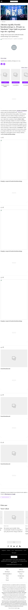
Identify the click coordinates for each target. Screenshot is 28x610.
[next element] (27, 79)
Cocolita (20, 578)
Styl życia (3, 21)
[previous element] (1, 79)
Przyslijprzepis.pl (21, 575)
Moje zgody (14, 552)
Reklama (8, 550)
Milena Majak (3, 58)
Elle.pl (7, 569)
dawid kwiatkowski (5, 497)
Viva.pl (7, 578)
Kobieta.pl (21, 569)
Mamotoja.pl (7, 571)
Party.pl (20, 573)
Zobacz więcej (24, 67)
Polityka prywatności (18, 550)
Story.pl (7, 580)
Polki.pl (7, 575)
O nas (13, 550)
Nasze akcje (6, 525)
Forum (25, 550)
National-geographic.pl (7, 573)
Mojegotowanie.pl (21, 571)
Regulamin (4, 550)
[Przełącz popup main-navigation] (1, 1)
